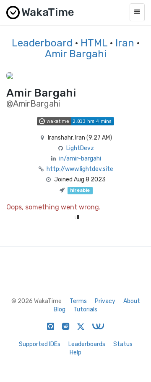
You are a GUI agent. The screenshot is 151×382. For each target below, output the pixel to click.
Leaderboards (86, 344)
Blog (59, 309)
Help (75, 352)
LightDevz (80, 148)
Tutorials (85, 309)
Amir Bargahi (76, 54)
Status (123, 344)
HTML (94, 43)
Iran (124, 43)
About (131, 301)
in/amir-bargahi (80, 158)
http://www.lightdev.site (80, 169)
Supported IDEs (39, 344)
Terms (78, 301)
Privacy (105, 301)
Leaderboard (42, 43)
